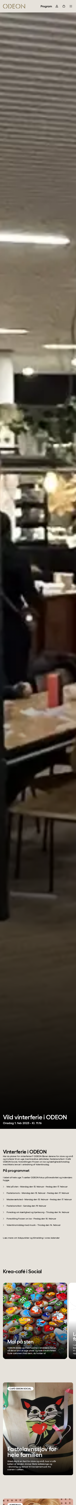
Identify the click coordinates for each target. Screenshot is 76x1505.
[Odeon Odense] (14, 6)
